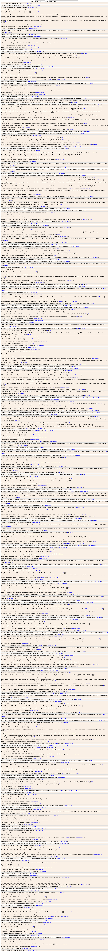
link (67, 14)
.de (30, 3)
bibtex (70, 14)
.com (27, 3)
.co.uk (24, 3)
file (71, 102)
